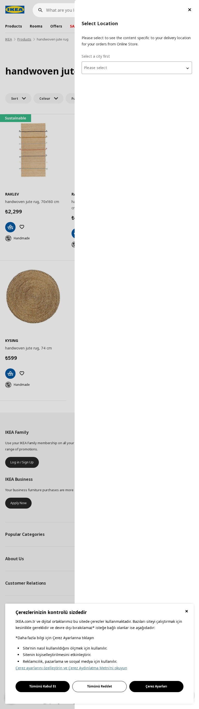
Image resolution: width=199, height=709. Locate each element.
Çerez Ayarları (156, 686)
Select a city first (96, 56)
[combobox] (137, 68)
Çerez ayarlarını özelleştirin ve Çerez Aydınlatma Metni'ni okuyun (71, 667)
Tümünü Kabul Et (42, 686)
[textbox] (137, 68)
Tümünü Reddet (99, 686)
